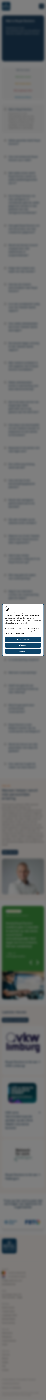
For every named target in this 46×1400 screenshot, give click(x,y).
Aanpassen (23, 651)
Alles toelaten (23, 639)
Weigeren (23, 645)
